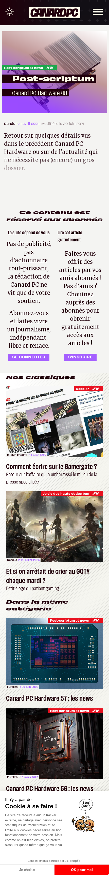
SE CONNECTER (28, 356)
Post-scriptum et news (23, 67)
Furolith (12, 686)
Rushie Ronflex (17, 455)
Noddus (12, 559)
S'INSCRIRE (80, 356)
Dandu (10, 123)
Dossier (82, 388)
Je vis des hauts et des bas (66, 493)
